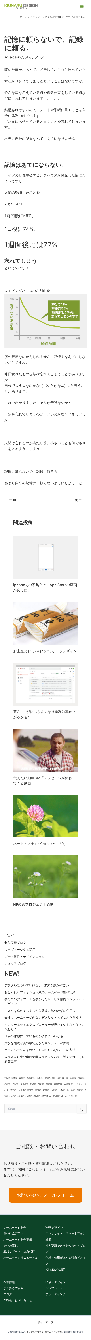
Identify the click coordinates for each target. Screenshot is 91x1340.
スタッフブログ (33, 57)
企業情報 (9, 1282)
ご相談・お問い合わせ (17, 1300)
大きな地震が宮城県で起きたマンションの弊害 (36, 1043)
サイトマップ (45, 1322)
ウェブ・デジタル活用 (19, 949)
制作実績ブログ (15, 943)
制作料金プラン (13, 1233)
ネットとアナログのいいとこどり (39, 843)
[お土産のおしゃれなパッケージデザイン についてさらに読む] (45, 623)
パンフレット (54, 1288)
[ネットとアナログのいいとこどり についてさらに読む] (45, 816)
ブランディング (56, 1294)
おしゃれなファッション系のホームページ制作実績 (40, 992)
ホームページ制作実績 (17, 1239)
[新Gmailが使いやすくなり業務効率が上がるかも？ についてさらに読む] (45, 684)
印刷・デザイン (56, 1282)
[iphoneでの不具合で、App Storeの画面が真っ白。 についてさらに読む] (45, 557)
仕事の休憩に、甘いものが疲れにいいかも (33, 1036)
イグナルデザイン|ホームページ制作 (44, 1331)
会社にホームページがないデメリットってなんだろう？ (43, 1017)
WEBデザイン (54, 1227)
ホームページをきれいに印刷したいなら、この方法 (40, 1050)
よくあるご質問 (13, 1288)
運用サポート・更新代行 (19, 1251)
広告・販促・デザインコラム (24, 956)
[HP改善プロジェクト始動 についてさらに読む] (45, 876)
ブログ (9, 936)
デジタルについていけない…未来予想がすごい (36, 985)
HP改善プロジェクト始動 (33, 904)
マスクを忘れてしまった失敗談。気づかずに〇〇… (39, 1011)
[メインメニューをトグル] (82, 6)
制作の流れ (10, 1245)
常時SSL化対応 (55, 1269)
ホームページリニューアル (20, 1257)
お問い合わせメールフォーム (45, 1195)
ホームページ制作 (14, 1227)
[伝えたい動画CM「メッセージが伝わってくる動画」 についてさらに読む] (45, 750)
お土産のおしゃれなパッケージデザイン (45, 651)
